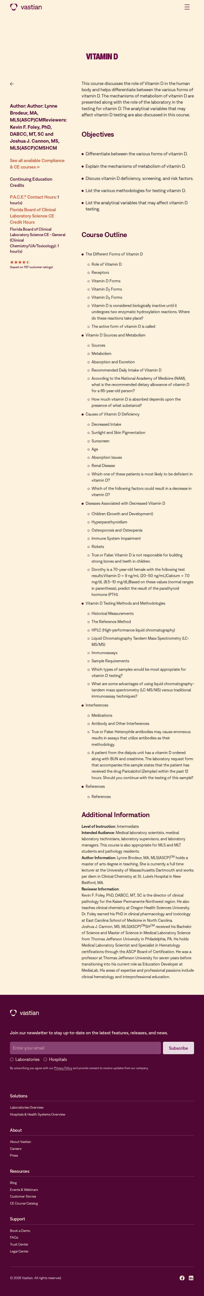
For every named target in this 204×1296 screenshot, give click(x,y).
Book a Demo (20, 1231)
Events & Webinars (24, 1190)
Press (14, 1155)
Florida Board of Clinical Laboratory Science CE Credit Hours (33, 216)
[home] (26, 7)
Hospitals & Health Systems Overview (37, 1114)
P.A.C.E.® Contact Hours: (33, 197)
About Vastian (20, 1142)
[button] (187, 7)
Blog (13, 1183)
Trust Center (19, 1244)
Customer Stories (23, 1196)
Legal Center (19, 1251)
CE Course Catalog (24, 1203)
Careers (15, 1149)
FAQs (14, 1237)
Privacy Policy (63, 1068)
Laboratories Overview (27, 1107)
